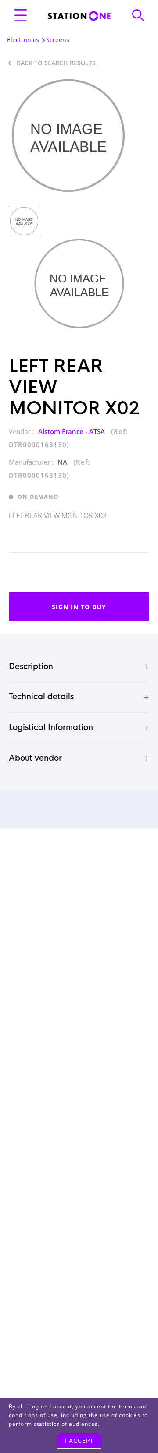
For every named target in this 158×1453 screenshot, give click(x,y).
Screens (57, 39)
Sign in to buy (79, 607)
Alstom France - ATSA (72, 431)
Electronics (23, 39)
